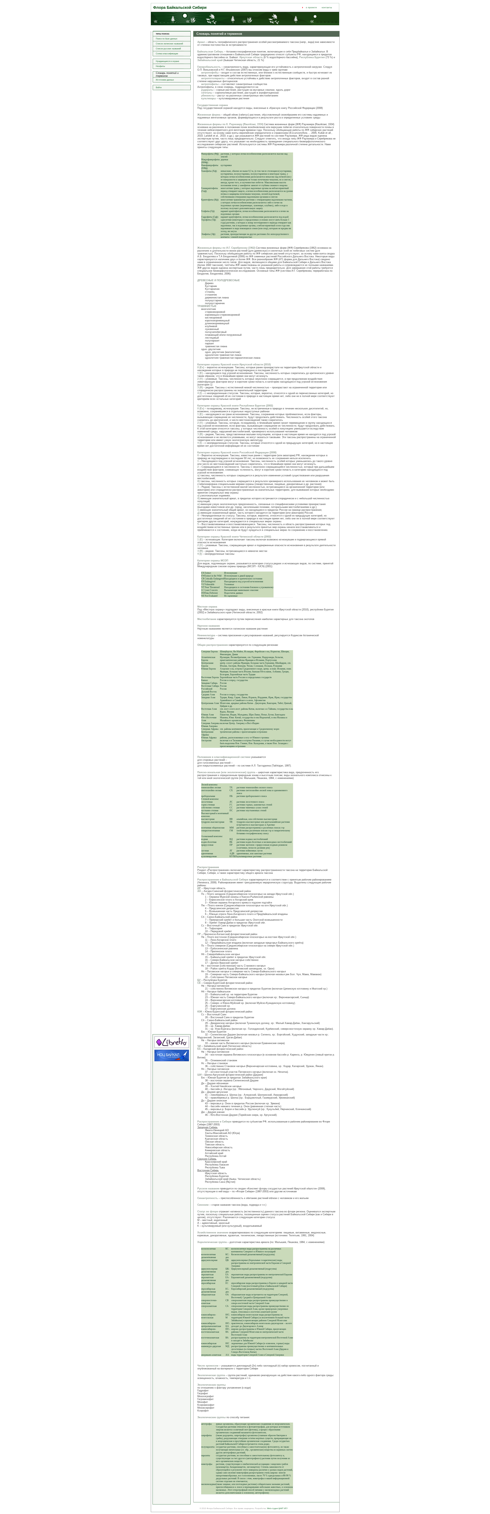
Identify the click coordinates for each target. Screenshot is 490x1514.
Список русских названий (168, 48)
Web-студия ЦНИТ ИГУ (277, 1508)
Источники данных (165, 80)
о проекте (311, 7)
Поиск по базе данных (166, 38)
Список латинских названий (169, 43)
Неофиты (160, 66)
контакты (327, 7)
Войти (159, 87)
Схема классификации (167, 53)
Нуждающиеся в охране (167, 61)
